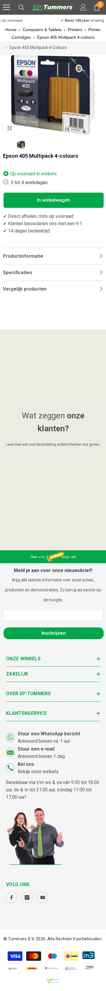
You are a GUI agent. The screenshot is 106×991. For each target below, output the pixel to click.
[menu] (6, 7)
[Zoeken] (21, 7)
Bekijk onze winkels (38, 771)
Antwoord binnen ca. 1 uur (44, 741)
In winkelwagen (53, 200)
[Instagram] (27, 897)
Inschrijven (54, 633)
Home (10, 29)
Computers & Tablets (42, 29)
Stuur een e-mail (36, 749)
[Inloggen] (83, 7)
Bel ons (26, 764)
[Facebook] (11, 897)
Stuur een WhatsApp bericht (49, 734)
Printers (75, 29)
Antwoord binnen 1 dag (41, 756)
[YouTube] (42, 897)
